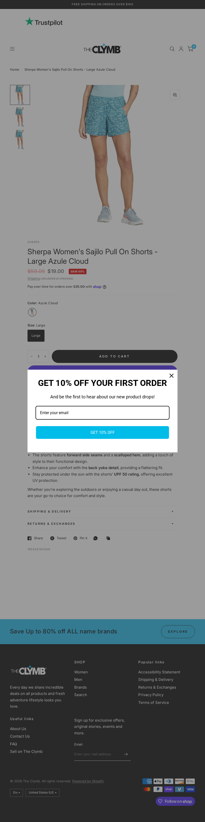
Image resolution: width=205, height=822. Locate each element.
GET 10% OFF (102, 432)
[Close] (172, 376)
